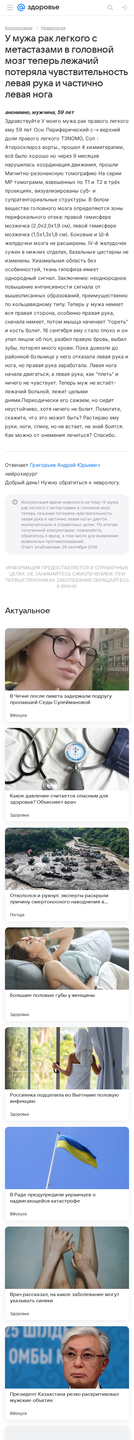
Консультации (18, 27)
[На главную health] (42, 7)
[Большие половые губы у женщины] (67, 974)
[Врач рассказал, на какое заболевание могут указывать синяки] (67, 1273)
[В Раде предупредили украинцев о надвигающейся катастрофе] (67, 1173)
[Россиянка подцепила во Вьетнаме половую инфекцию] (67, 1074)
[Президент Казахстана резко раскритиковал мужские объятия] (67, 1373)
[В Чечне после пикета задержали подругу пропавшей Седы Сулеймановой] (67, 675)
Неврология (53, 27)
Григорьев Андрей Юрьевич (65, 465)
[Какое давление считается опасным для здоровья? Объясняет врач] (67, 774)
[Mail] (21, 7)
